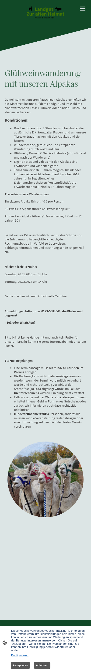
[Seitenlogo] (45, 12)
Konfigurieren (19, 655)
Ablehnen (42, 665)
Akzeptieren (20, 665)
